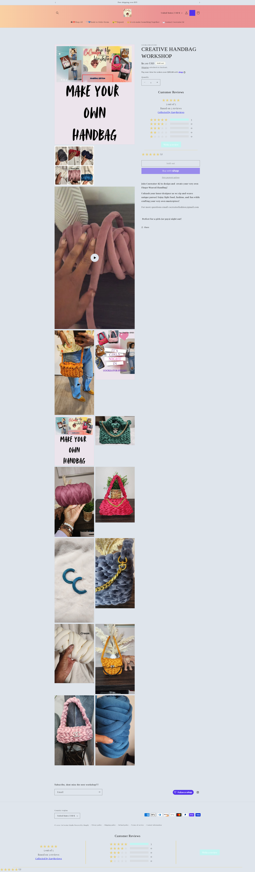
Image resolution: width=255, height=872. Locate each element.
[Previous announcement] (55, 2)
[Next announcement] (200, 2)
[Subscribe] (99, 792)
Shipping (145, 67)
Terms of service (137, 825)
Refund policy (123, 825)
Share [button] (146, 227)
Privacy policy (97, 825)
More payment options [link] (170, 177)
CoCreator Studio (67, 825)
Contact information (154, 825)
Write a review (171, 144)
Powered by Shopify (81, 825)
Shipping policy (110, 825)
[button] (57, 13)
